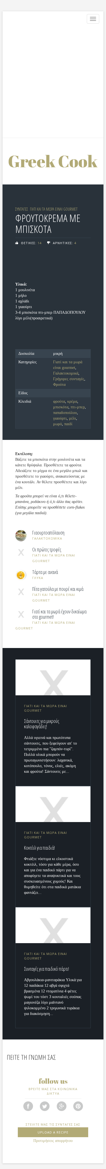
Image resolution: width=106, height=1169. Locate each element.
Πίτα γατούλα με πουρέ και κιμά (57, 589)
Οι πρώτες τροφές (46, 550)
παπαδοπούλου (65, 413)
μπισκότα (60, 407)
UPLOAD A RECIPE (53, 1132)
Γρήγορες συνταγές (68, 379)
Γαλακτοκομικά (65, 373)
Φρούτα (59, 384)
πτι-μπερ (78, 407)
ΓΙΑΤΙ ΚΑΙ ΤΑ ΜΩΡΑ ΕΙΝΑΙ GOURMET (53, 209)
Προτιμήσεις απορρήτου (53, 1141)
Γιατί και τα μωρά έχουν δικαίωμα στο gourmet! (59, 614)
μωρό (57, 424)
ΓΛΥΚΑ (37, 578)
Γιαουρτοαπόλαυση (48, 533)
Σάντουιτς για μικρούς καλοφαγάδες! (41, 724)
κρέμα (72, 401)
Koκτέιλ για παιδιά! (39, 847)
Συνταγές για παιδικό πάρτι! (46, 968)
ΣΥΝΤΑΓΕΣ (21, 209)
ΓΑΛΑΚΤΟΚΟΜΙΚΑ (47, 538)
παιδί (68, 424)
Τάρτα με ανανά (45, 572)
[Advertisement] (53, 82)
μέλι (72, 418)
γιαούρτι (60, 418)
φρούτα (59, 401)
